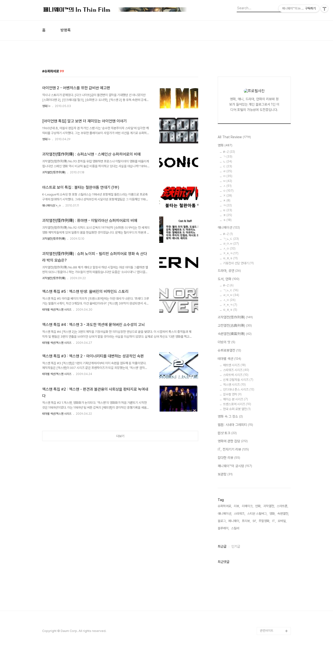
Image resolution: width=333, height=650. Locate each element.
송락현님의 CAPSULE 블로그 (274, 549)
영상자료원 (267, 521)
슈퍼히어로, (225, 506)
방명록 (65, 30)
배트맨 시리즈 (234, 365)
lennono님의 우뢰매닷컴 (274, 502)
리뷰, (237, 506)
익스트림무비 (268, 490)
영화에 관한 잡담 (233, 441)
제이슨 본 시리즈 (235, 399)
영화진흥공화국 (269, 482)
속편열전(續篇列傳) (235, 334)
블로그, (222, 521)
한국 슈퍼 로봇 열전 (237, 409)
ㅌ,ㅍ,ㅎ (230, 258)
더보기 (120, 436)
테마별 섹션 (229, 359)
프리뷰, (246, 521)
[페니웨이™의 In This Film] (115, 10)
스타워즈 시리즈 (236, 370)
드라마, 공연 (229, 271)
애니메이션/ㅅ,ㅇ (51, 205)
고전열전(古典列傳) (235, 325)
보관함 (225, 474)
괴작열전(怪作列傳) (54, 172)
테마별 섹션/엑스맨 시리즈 (56, 309)
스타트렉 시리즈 (235, 375)
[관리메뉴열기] (324, 8)
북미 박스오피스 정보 (273, 467)
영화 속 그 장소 (230, 416)
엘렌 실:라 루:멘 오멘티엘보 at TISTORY (275, 533)
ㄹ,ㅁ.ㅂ (231, 244)
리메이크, (247, 506)
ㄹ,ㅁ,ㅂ (231, 295)
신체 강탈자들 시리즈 (238, 380)
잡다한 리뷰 (229, 458)
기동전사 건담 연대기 (238, 263)
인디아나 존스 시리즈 (238, 389)
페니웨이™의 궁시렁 (235, 466)
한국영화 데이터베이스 (274, 514)
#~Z (229, 152)
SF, (255, 521)
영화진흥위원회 (269, 615)
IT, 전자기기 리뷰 (233, 449)
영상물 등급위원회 (271, 607)
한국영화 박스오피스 (272, 623)
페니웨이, (234, 521)
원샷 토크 (227, 433)
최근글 (222, 546)
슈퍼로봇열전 (229, 350)
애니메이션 (229, 227)
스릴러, (235, 528)
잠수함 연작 (232, 394)
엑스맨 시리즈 (234, 384)
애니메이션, (225, 513)
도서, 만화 (228, 279)
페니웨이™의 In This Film (273, 580)
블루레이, (223, 528)
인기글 (235, 546)
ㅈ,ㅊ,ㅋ (230, 253)
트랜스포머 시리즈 (237, 404)
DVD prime (268, 443)
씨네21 (264, 475)
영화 (225, 145)
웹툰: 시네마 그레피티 (235, 425)
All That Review (234, 137)
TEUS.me (267, 428)
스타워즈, (239, 513)
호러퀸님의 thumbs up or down (274, 595)
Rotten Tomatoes (272, 459)
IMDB (264, 451)
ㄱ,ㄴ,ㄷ (231, 239)
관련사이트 (266, 630)
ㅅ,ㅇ (229, 248)
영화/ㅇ (46, 106)
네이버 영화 (267, 436)
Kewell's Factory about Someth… (272, 564)
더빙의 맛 (226, 342)
